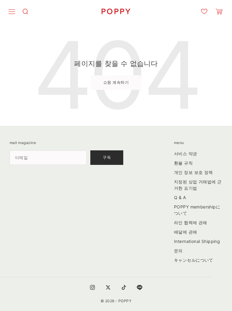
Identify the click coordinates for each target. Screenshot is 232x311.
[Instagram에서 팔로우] (92, 287)
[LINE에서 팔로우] (140, 287)
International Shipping (197, 241)
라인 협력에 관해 (190, 222)
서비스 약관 (185, 153)
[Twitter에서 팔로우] (108, 287)
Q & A (180, 197)
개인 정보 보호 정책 (193, 172)
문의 (178, 250)
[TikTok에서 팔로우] (124, 287)
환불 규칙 (183, 162)
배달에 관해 (185, 231)
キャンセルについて (193, 260)
